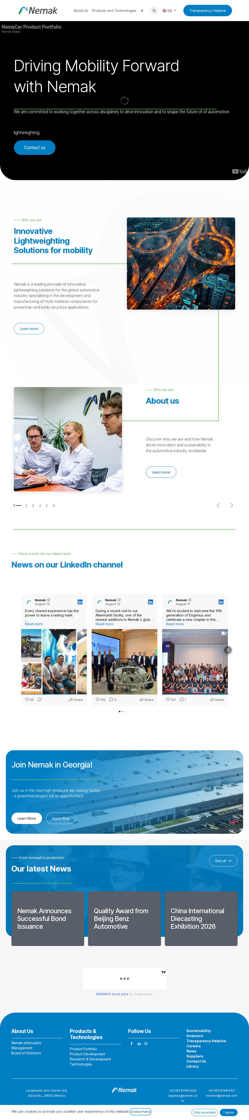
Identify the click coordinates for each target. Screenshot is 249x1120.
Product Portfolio (83, 1049)
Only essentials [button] (205, 1112)
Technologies (81, 1064)
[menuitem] (80, 10)
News (191, 1051)
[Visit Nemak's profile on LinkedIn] (30, 602)
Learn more (29, 329)
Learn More (27, 818)
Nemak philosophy (26, 1043)
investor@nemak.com (221, 1095)
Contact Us (196, 1061)
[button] (154, 10)
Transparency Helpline (207, 10)
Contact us (34, 147)
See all (220, 861)
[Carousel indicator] (17, 505)
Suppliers (195, 1056)
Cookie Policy (141, 1111)
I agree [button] (229, 1112)
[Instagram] (145, 1043)
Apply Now (61, 818)
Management (21, 1048)
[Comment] (38, 699)
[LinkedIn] (139, 1043)
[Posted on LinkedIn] (80, 602)
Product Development (87, 1054)
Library (193, 1066)
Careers (194, 1046)
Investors (195, 1036)
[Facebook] (131, 1043)
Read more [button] (34, 624)
